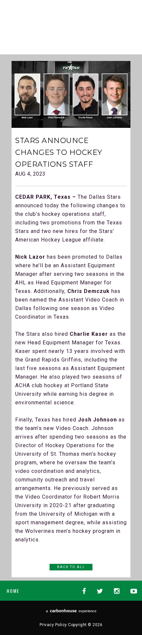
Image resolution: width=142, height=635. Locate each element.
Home (13, 590)
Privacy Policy (53, 624)
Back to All (71, 567)
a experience (71, 610)
